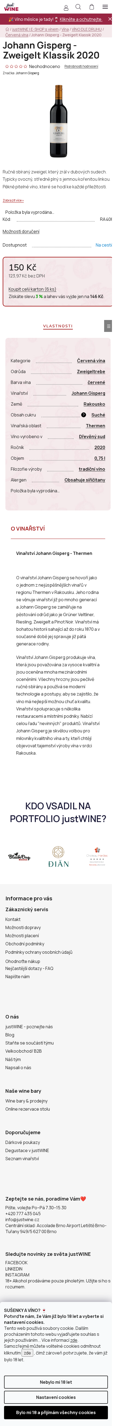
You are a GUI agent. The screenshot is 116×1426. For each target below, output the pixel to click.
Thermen (95, 426)
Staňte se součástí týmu (29, 1043)
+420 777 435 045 (23, 1214)
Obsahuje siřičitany (84, 480)
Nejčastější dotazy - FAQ (29, 968)
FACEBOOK (16, 1263)
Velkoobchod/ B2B (23, 1051)
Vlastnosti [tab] (58, 326)
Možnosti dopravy (23, 927)
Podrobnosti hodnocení (81, 66)
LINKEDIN (13, 1269)
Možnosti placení (22, 936)
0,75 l (99, 458)
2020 (99, 447)
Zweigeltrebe (91, 371)
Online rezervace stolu (27, 1109)
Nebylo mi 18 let (56, 1382)
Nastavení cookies (56, 1397)
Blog (9, 1035)
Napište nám (17, 976)
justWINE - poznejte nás (29, 1027)
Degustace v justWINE (27, 1150)
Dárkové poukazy (22, 1142)
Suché (98, 415)
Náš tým (13, 1059)
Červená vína (91, 361)
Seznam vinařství (22, 1159)
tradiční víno (92, 469)
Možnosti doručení (21, 231)
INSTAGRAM (17, 1275)
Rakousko (94, 404)
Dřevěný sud (92, 436)
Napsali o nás (18, 1068)
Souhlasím (56, 1412)
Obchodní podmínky (24, 944)
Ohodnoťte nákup (22, 961)
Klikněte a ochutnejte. (81, 19)
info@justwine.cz (22, 1220)
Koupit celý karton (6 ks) (32, 289)
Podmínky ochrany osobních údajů (39, 952)
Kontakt (13, 919)
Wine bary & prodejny (26, 1101)
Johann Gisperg (27, 73)
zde (73, 1340)
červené (96, 382)
